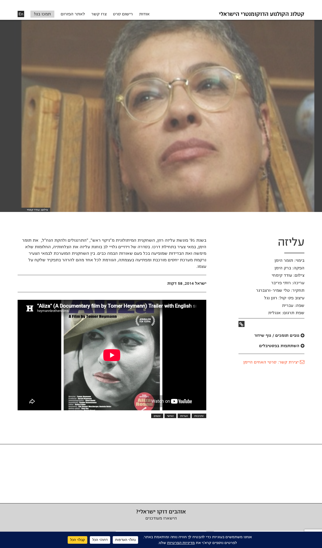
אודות (144, 14)
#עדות (184, 415)
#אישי (170, 415)
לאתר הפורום (73, 14)
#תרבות (199, 415)
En (21, 14)
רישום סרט (123, 14)
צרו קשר (99, 14)
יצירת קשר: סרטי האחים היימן (271, 362)
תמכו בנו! (42, 14)
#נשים (157, 415)
